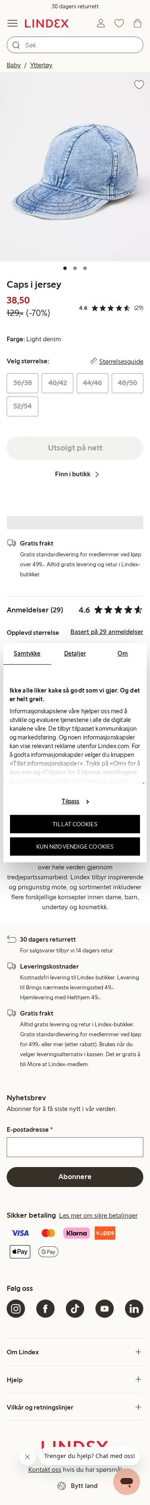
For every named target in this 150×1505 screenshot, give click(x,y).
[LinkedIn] (134, 1308)
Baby (14, 65)
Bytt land (84, 1486)
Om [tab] (123, 653)
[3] (85, 268)
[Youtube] (104, 1308)
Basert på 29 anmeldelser (106, 632)
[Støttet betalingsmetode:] (75, 1243)
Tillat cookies (74, 824)
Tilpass (71, 801)
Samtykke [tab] (27, 653)
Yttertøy (41, 65)
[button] (75, 167)
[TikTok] (75, 1308)
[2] (75, 268)
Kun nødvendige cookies (75, 846)
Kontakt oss (44, 1469)
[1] (65, 268)
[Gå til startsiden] (47, 23)
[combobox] (75, 45)
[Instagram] (16, 1308)
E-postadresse (30, 1129)
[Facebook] (45, 1308)
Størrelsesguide (121, 361)
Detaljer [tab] (75, 653)
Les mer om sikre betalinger (98, 1215)
